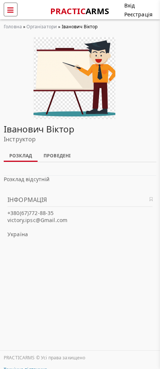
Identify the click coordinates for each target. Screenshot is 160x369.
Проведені (57, 156)
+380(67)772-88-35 (30, 212)
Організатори (41, 26)
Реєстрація (138, 14)
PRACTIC (79, 10)
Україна (17, 234)
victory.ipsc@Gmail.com (37, 220)
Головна (13, 26)
